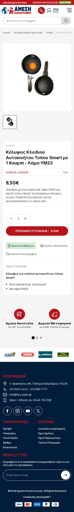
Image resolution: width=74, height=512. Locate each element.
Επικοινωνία (10, 447)
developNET (44, 497)
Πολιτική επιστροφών (23, 254)
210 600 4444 (18, 389)
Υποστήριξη (10, 438)
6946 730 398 (42, 400)
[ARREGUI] (45, 354)
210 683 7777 (38, 389)
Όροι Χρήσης (46, 433)
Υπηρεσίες (9, 433)
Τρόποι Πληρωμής (49, 442)
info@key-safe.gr (20, 394)
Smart (49, 32)
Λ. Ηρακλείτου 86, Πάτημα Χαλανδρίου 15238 (38, 383)
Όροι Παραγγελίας (49, 438)
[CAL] (9, 354)
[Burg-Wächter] (63, 354)
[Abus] (27, 354)
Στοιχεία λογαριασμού (51, 428)
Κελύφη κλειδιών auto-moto (28, 32)
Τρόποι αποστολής (56, 245)
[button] (33, 337)
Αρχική (6, 32)
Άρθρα (7, 442)
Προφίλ (7, 428)
